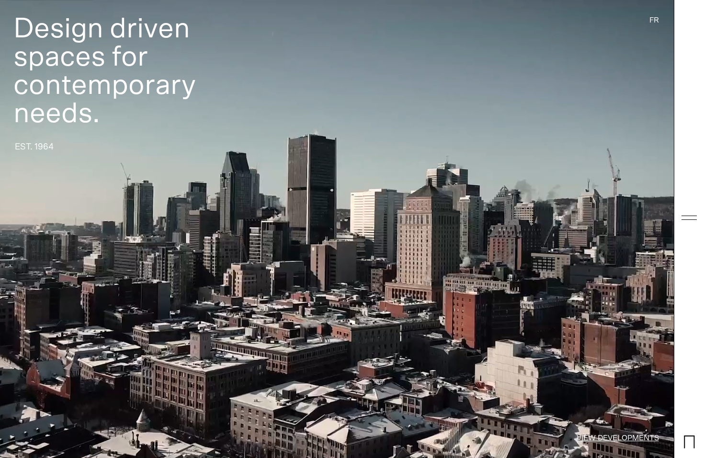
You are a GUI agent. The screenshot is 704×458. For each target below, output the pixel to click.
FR (654, 20)
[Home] (689, 446)
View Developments (618, 438)
